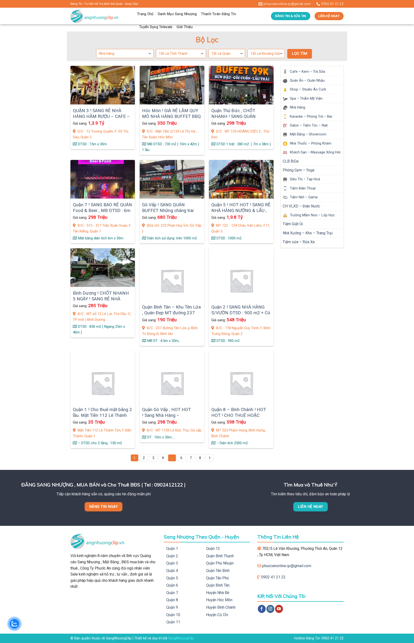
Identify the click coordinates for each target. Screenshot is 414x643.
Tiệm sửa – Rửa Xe (299, 242)
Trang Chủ (145, 14)
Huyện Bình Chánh (221, 607)
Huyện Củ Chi (217, 615)
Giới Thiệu (185, 27)
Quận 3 (172, 563)
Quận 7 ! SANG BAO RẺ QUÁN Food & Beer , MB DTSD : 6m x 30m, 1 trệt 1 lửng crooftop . (102, 210)
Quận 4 (172, 570)
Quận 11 (173, 622)
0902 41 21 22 (273, 577)
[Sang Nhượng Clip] (100, 16)
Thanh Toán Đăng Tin (218, 14)
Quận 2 (172, 556)
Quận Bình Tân (218, 585)
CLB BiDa (291, 161)
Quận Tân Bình (218, 570)
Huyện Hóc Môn (219, 600)
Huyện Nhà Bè (217, 592)
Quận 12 (213, 548)
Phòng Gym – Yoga (298, 170)
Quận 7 (172, 592)
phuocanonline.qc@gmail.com (286, 566)
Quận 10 (173, 615)
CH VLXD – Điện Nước (301, 206)
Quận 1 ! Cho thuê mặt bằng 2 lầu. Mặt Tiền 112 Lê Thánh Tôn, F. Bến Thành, (102, 415)
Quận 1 (172, 548)
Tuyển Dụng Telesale (155, 27)
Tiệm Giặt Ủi (293, 224)
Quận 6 (172, 585)
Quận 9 (172, 607)
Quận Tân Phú (217, 578)
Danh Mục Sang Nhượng (177, 14)
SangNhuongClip (181, 638)
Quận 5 (172, 578)
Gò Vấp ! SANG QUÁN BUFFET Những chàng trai (168, 207)
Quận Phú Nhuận (220, 563)
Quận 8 (172, 600)
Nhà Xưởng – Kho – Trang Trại (308, 233)
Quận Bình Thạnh (220, 556)
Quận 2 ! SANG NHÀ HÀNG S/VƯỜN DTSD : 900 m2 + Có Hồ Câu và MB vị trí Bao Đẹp (240, 313)
